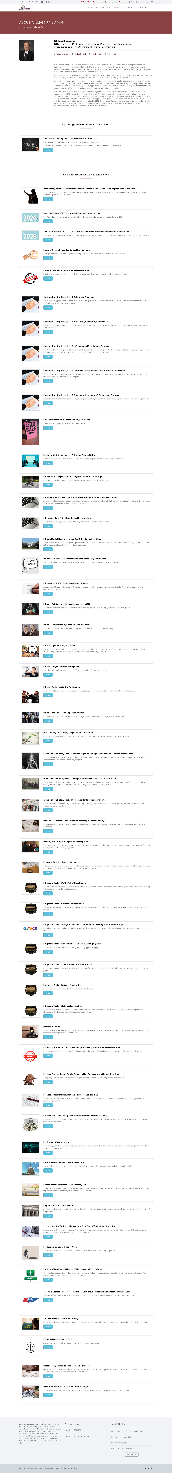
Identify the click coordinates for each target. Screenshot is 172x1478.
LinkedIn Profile (96, 59)
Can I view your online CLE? (121, 1442)
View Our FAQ (131, 1459)
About (131, 10)
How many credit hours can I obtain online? (127, 1436)
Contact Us (142, 10)
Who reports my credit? (119, 1447)
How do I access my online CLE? (141, 2)
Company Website (63, 59)
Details (48, 155)
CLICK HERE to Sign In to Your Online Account (104, 2)
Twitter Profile (112, 59)
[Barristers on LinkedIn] (49, 2)
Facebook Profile (80, 59)
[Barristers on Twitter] (51, 2)
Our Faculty (118, 10)
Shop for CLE (102, 10)
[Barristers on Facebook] (46, 2)
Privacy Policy (73, 1473)
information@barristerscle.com (80, 1441)
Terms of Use (60, 1473)
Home (90, 10)
